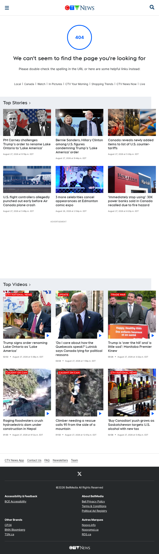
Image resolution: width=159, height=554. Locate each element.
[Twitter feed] (79, 473)
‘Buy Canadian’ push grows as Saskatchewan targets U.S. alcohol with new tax (131, 425)
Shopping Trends (102, 84)
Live (142, 84)
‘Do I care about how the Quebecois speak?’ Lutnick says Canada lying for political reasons (79, 349)
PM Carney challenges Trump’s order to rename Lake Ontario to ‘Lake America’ (27, 144)
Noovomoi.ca (90, 529)
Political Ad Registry (94, 510)
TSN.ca (9, 534)
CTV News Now (127, 84)
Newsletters (60, 460)
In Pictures (55, 84)
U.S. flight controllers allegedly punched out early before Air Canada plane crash (26, 201)
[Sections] (7, 8)
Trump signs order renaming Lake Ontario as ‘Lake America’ (25, 347)
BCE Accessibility (15, 501)
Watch (41, 84)
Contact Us (34, 460)
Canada (29, 84)
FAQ (47, 460)
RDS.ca (86, 534)
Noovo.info (89, 525)
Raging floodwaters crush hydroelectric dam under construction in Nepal (23, 425)
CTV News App (14, 460)
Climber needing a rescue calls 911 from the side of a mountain (76, 425)
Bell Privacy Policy (93, 501)
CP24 (8, 525)
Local (17, 84)
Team (74, 460)
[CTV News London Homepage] (79, 7)
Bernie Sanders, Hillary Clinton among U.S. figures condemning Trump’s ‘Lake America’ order (79, 146)
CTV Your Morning (76, 84)
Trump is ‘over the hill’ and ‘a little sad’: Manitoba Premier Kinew (130, 347)
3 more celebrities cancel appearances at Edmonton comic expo (77, 201)
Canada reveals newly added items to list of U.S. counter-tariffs (131, 144)
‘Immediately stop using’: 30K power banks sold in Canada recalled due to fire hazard (130, 201)
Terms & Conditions (94, 506)
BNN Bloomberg (15, 529)
